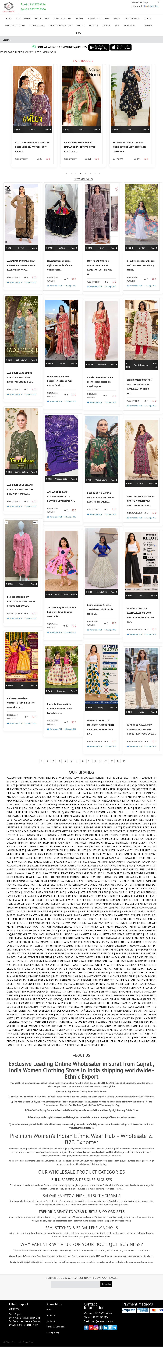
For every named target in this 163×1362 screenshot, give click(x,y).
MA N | (92, 903)
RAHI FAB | (122, 953)
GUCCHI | (75, 838)
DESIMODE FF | (147, 819)
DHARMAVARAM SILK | (67, 823)
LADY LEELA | (14, 892)
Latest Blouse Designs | (95, 892)
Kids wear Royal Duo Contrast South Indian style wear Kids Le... (21, 702)
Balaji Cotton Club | (143, 804)
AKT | (79, 789)
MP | (88, 926)
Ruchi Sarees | (29, 972)
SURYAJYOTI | (102, 1006)
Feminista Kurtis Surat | (64, 831)
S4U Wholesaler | (145, 972)
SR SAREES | (69, 1003)
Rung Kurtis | (79, 972)
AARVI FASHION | (68, 785)
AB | (129, 785)
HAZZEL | (110, 842)
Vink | (137, 1026)
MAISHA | (126, 907)
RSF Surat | (139, 968)
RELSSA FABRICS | (31, 964)
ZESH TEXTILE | (120, 1041)
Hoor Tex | (69, 846)
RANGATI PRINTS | (17, 961)
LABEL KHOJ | (120, 888)
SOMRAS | (40, 1003)
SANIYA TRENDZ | (146, 980)
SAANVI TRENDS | (17, 976)
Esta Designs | (93, 827)
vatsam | (34, 1026)
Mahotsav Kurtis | (83, 907)
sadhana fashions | (40, 976)
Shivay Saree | (110, 991)
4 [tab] (80, 173)
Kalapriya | (149, 861)
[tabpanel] (34, 117)
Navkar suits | (55, 934)
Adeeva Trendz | (146, 785)
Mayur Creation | (104, 915)
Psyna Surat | (128, 949)
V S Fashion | (41, 1018)
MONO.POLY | (25, 926)
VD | (61, 1026)
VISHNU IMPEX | (87, 1029)
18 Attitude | (62, 781)
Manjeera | (72, 911)
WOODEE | (66, 1037)
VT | (142, 1033)
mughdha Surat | (145, 926)
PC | (150, 941)
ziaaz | (134, 1041)
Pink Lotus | (67, 945)
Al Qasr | (122, 789)
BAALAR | (93, 804)
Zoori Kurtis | (16, 1045)
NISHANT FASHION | (74, 938)
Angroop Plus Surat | (21, 796)
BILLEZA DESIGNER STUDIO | (41, 812)
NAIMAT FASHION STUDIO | (101, 930)
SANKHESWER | (16, 983)
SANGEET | (109, 980)
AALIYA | (145, 781)
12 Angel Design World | (37, 781)
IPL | (44, 850)
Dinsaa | (96, 823)
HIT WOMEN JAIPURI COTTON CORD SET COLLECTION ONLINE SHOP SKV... (80, 147)
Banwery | (55, 808)
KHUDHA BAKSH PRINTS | (66, 877)
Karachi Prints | (145, 865)
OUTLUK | (30, 941)
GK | (138, 835)
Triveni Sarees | (126, 1014)
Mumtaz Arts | (16, 930)
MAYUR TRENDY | (125, 915)
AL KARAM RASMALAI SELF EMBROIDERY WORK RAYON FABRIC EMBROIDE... (21, 265)
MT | (132, 926)
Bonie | (58, 815)
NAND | (134, 930)
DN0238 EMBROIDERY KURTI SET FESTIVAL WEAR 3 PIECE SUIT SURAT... (21, 601)
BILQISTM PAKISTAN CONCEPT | (77, 812)
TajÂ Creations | (90, 1010)
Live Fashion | (86, 899)
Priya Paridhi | (79, 949)
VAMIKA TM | (129, 1018)
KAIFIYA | (28, 861)
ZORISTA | (31, 1045)
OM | (143, 938)
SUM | (44, 1006)
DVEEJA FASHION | (132, 823)
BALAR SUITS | (15, 808)
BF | (154, 808)
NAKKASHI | (123, 930)
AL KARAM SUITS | (92, 789)
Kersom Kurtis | (94, 873)
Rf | (113, 964)
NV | (137, 938)
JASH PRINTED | (143, 850)
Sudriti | (19, 1006)
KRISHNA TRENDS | (145, 884)
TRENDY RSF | (83, 1014)
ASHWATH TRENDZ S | (46, 777)
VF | (66, 1026)
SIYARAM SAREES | (142, 999)
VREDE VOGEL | (114, 1033)
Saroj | (111, 983)
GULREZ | (151, 838)
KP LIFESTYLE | (48, 884)
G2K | (15, 835)
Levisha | (139, 896)
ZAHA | (22, 1041)
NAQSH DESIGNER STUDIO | (23, 934)
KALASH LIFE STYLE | (19, 865)
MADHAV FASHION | (114, 903)
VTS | (148, 1033)
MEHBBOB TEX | (94, 919)
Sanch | (78, 980)
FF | (90, 831)
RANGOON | (102, 961)
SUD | (10, 1006)
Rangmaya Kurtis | (83, 961)
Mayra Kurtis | (83, 915)
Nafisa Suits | (77, 930)
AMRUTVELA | (115, 793)
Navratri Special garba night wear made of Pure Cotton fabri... (59, 265)
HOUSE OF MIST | (123, 846)
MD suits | (20, 919)
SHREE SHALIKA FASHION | (98, 995)
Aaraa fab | (51, 785)
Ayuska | (64, 777)
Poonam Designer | (141, 945)
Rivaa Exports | (57, 968)
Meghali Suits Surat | (70, 919)
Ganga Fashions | (72, 835)
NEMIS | (98, 934)
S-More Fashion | (122, 972)
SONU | (50, 1003)
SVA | (131, 1006)
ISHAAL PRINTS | (79, 850)
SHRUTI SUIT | (148, 995)
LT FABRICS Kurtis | (141, 899)
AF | (9, 789)
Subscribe (106, 1284)
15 (124, 761)
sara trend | (77, 983)
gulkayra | (88, 838)
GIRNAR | (125, 835)
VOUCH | (93, 1033)
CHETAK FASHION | (101, 815)
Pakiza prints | (72, 941)
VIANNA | (81, 1026)
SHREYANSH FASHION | (127, 995)
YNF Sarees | (142, 1037)
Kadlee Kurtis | (146, 857)
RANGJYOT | (51, 961)
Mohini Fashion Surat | (142, 922)
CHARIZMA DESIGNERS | (76, 815)
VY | (154, 1033)
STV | (132, 1003)
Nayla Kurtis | (83, 934)
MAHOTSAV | (64, 907)
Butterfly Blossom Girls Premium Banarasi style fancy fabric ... (59, 708)
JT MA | (65, 857)
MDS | (31, 919)
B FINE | (83, 804)
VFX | (72, 1026)
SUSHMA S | (116, 1006)
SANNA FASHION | (35, 983)
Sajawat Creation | (96, 976)
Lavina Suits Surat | (123, 892)
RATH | (16, 964)
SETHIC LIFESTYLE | (118, 777)
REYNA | (106, 964)
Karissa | (13, 869)
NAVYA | (69, 934)
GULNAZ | (140, 838)
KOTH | (35, 884)
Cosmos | (55, 819)
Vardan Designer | (110, 1022)
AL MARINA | (110, 789)
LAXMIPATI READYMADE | (81, 896)
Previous (7, 117)
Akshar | (70, 789)
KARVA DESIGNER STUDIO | (64, 869)
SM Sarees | (28, 1003)
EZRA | (147, 827)
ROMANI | (88, 968)
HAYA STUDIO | (96, 842)
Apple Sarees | (147, 796)
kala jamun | (117, 861)
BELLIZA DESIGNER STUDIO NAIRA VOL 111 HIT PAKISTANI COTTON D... (30, 147)
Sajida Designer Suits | (123, 976)
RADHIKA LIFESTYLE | (103, 953)
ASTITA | (151, 800)
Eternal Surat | (112, 827)
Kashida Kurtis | (91, 869)
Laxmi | (32, 896)
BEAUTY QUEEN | (72, 808)
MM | (69, 922)
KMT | (141, 880)
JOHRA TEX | (41, 857)
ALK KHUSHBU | (37, 793)
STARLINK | (96, 1003)
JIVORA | (107, 854)
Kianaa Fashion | (137, 877)
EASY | (147, 823)
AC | (133, 785)
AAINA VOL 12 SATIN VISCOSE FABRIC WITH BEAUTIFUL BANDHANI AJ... (61, 496)
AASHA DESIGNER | (88, 785)
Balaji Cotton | (120, 804)
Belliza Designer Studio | (118, 808)
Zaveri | (105, 1041)
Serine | (36, 987)
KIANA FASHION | (114, 877)
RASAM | (144, 961)
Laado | (107, 888)
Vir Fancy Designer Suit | (43, 1029)
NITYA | (121, 938)
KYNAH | (96, 888)
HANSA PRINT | (65, 842)
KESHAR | (151, 873)
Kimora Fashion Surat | (34, 880)
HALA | (34, 842)
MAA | (99, 903)
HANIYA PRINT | (47, 842)
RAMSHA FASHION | (116, 957)
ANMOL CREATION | (116, 796)
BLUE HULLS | (148, 812)
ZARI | (82, 1041)
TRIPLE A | (97, 1014)
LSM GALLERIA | (119, 899)
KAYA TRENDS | (52, 873)
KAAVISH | (131, 857)
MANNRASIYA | (129, 911)
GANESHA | (54, 835)
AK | (50, 789)
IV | (91, 850)
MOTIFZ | (79, 926)
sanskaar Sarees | (57, 983)
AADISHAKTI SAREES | (127, 781)
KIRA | (127, 880)
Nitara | (112, 938)
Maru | (142, 911)
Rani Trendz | (117, 961)
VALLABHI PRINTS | (75, 1018)
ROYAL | (98, 968)
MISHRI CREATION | (18, 922)
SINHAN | (126, 999)
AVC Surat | (32, 804)
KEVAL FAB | (42, 877)
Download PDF (16, 282)
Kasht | (107, 869)
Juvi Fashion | (78, 857)
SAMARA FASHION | (50, 980)
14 (118, 761)
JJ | (114, 854)
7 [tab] (95, 173)
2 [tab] (71, 173)
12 (106, 761)
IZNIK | (97, 850)
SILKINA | (115, 999)
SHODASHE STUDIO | (131, 991)
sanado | (67, 980)
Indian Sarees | (17, 850)
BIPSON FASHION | (107, 812)
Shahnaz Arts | (98, 987)
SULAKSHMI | (33, 1006)
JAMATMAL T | (125, 850)
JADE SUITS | (109, 850)
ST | (78, 1003)
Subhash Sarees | (145, 1003)
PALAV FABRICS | (92, 941)
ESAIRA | (79, 827)
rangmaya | (65, 961)
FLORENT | (116, 831)
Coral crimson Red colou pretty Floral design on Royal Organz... (100, 381)
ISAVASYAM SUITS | (58, 850)
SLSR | (16, 1003)
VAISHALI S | (57, 1018)
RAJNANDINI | (148, 953)
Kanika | (104, 865)
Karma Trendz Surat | (33, 869)
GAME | (22, 835)
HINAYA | (151, 842)
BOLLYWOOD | (15, 815)
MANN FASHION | (111, 911)
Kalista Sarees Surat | (46, 865)
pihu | (50, 945)
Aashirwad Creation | (113, 785)
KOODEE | (25, 884)
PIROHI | (80, 945)
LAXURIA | (127, 896)
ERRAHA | (68, 827)
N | (57, 930)
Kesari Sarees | (115, 873)
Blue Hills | (132, 812)
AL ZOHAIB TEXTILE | (140, 789)
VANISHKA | (67, 1022)
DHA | (50, 823)
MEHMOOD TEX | (125, 919)
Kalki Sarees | (89, 865)
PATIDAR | (137, 941)
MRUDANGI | (122, 926)
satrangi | (141, 983)
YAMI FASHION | (96, 1037)
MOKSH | (12, 926)
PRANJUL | (39, 949)
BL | (121, 812)
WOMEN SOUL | (51, 1037)
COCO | (18, 819)
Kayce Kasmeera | (72, 873)
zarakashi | (149, 777)
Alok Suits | (54, 793)
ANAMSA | (150, 793)
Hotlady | (84, 846)
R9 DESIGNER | (37, 953)
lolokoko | (103, 899)
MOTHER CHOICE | (63, 926)
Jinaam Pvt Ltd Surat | (72, 854)
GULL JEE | (127, 838)
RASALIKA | (133, 961)
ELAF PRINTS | (29, 827)
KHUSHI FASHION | (93, 877)
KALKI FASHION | (70, 865)
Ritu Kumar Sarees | (34, 968)
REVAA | (65, 964)
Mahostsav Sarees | (44, 907)
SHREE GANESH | (53, 995)
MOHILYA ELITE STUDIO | (113, 922)
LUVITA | (31, 903)
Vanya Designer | (86, 1022)
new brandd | (135, 934)
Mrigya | (109, 926)
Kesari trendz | (135, 873)
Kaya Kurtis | (34, 873)
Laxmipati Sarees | (108, 896)
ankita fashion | (93, 796)
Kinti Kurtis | (114, 880)
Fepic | (84, 831)
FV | (9, 835)
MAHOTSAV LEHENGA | (108, 907)
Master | (58, 915)
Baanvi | (104, 804)
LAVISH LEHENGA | (146, 892)
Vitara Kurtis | (129, 1029)
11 (100, 761)
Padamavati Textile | (49, 941)
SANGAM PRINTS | (93, 980)
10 (94, 761)
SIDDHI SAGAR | (82, 999)
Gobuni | (33, 838)
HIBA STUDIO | (138, 842)
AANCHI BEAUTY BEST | (30, 785)
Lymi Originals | (72, 903)
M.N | (85, 903)
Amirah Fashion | (95, 793)
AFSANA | (38, 789)
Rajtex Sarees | (85, 957)
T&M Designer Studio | (65, 1010)
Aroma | (97, 800)
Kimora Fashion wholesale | (69, 880)
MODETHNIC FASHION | (85, 922)
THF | (52, 1014)
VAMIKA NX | (114, 1018)
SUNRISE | (63, 1006)
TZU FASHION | (24, 1018)
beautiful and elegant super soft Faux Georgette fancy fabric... (141, 265)
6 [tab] (90, 173)
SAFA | (56, 976)
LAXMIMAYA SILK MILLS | (51, 896)
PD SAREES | (23, 945)
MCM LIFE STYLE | (146, 915)
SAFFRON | (66, 976)
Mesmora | (149, 919)
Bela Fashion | (91, 808)
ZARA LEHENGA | (68, 1041)
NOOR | (130, 938)
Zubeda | (74, 1045)
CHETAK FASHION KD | (126, 815)
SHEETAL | (57, 991)
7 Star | (76, 781)
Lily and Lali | (56, 899)
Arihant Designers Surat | (75, 800)
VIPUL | (145, 1026)
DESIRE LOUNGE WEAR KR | (23, 823)
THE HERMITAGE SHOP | (35, 1014)
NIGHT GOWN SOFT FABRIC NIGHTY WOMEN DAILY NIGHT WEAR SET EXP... (141, 501)
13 (112, 761)
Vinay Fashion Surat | (119, 1026)
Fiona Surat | (101, 831)
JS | (51, 857)
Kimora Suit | (96, 880)
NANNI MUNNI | (147, 930)
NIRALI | (11, 938)
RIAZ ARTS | (123, 964)
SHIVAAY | (95, 991)
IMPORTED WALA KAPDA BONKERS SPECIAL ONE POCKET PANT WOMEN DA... (141, 729)
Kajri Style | (81, 861)
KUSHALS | (85, 888)
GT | (67, 838)
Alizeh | (22, 793)
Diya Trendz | (111, 823)
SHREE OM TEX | (73, 995)
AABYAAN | (108, 781)
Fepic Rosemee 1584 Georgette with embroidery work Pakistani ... (129, 147)
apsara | (12, 800)
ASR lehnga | (139, 800)
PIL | (56, 945)
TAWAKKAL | (14, 1014)
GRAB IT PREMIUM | (51, 838)
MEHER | (109, 919)
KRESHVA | (63, 884)
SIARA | (69, 999)
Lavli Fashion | (17, 896)
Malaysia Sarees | (27, 911)
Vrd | (101, 1033)
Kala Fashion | (99, 861)
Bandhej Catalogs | (36, 808)
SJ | (154, 999)
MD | (10, 919)
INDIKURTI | (34, 850)
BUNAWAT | (75, 777)
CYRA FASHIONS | (71, 819)
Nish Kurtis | (54, 938)
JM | (141, 854)
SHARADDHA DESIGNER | (36, 991)
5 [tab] (85, 173)
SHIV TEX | (82, 991)
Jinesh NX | (94, 854)
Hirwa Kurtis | (40, 846)
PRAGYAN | (26, 949)
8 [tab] (99, 173)
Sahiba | (78, 976)
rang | (132, 957)
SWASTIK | (141, 1006)
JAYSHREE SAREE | (26, 854)
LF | (147, 896)
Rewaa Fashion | (90, 964)
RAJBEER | (135, 953)
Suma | (52, 1006)
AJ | (45, 789)
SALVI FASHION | (147, 976)
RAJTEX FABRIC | (65, 957)
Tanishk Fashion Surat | (127, 1010)
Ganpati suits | (110, 835)
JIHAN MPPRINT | (47, 854)
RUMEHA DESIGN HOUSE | (54, 972)
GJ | (133, 835)
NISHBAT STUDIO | (96, 938)
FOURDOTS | (149, 831)
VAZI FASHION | (49, 1026)
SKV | (10, 1003)
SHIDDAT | (70, 991)
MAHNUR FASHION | (20, 907)
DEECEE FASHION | (97, 819)
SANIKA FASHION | (126, 980)
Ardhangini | (49, 800)
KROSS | (39, 888)
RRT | (123, 968)
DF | (43, 823)
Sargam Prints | (96, 983)
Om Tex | (151, 938)
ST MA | (85, 1003)
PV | (139, 949)
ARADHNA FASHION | (29, 800)
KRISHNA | (105, 884)
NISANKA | (22, 938)
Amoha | (29, 777)
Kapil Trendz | (119, 865)
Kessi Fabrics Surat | (21, 877)
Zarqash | (93, 1041)
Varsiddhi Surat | (18, 1026)
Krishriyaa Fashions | (20, 888)
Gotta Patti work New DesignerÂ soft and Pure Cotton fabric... (59, 381)
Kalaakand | (134, 861)
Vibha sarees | (96, 1026)
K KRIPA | (103, 857)
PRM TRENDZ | (111, 949)
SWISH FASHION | (29, 1010)
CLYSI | (143, 815)
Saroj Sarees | (125, 983)
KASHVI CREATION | (123, 869)
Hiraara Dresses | (18, 846)
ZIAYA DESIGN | (147, 1041)
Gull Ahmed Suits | (107, 838)
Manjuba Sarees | (90, 911)
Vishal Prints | (68, 1029)
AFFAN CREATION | (22, 789)
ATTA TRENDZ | (16, 804)
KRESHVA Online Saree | (84, 884)
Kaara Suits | (117, 857)
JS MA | (57, 857)
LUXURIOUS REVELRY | (49, 903)
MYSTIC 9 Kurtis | (45, 930)
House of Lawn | (102, 846)
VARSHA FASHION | (145, 1022)
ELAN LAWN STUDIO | (50, 827)
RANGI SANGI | (36, 961)
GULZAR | (12, 842)
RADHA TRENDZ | (56, 953)
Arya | (127, 800)
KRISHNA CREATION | (123, 884)
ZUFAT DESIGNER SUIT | (93, 1045)
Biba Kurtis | (15, 812)
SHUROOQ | (58, 999)
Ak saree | (58, 789)
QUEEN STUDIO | (18, 953)
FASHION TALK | (39, 831)
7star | (85, 781)
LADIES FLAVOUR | (138, 888)
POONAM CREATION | (116, 945)
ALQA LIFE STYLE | (73, 793)
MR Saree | (97, 926)
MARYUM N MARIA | (41, 915)
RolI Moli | (75, 968)
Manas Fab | (46, 911)
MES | (139, 919)
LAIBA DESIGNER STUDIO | (51, 892)
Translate (154, 6)
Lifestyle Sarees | (36, 899)
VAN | (139, 1018)
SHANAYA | (137, 987)
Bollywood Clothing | (38, 815)
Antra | (133, 796)
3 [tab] (76, 173)
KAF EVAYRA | (15, 861)
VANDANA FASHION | (48, 1022)
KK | (134, 880)
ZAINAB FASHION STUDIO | (42, 1041)
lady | (152, 888)
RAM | (100, 957)
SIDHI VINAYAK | (100, 999)
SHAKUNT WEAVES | (119, 987)
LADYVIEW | (29, 892)
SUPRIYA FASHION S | (81, 1006)
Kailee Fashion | (45, 861)
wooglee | (80, 1037)
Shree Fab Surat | (32, 995)
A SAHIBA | (96, 781)
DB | (84, 819)
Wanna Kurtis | (17, 1037)
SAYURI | (26, 987)
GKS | (144, 835)
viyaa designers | (19, 1033)
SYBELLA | (45, 1010)
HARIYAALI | (81, 842)
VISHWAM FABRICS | (108, 1029)
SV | (125, 1006)
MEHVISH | (101, 777)
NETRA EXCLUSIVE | (114, 934)
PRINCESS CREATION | (57, 949)
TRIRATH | (136, 777)
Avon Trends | (48, 804)
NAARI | (64, 930)
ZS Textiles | (60, 1045)
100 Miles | (14, 781)
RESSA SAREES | (51, 964)
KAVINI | (12, 873)
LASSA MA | (73, 892)
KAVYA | (21, 873)
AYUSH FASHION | (67, 804)
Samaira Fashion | (18, 980)
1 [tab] (66, 173)
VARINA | (128, 1022)
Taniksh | (106, 1010)
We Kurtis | (34, 1037)
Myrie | (29, 930)
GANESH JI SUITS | (37, 835)
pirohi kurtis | (94, 945)
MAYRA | (69, 915)
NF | (147, 934)
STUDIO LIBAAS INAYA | (116, 1003)
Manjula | (88, 777)
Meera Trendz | (45, 919)
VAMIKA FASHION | (96, 1018)
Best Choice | (143, 808)
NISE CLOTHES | (37, 938)
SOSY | (58, 1003)
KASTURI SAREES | (145, 869)
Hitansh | (56, 846)
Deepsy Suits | (117, 819)
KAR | (132, 865)
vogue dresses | (46, 1033)
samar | (34, 980)
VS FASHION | (132, 1033)
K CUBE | (92, 857)
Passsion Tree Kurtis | (116, 941)
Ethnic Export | (133, 827)
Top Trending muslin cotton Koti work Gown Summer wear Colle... (61, 612)
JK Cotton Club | (127, 854)
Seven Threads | (52, 987)
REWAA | (75, 964)
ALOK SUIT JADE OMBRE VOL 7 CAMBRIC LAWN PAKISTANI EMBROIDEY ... (20, 377)
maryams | (23, 915)
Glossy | (22, 838)
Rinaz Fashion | (140, 964)
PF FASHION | (38, 945)
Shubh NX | (14, 999)
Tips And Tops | (65, 1014)
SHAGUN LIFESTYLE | (75, 987)
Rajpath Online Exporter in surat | (31, 957)
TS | (138, 1014)
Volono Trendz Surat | (72, 1033)
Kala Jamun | (15, 777)
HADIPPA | (24, 842)
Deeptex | (132, 819)
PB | (145, 941)
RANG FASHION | (146, 957)
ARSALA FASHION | (112, 800)
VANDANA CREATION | (22, 1022)
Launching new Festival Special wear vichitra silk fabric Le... (100, 609)
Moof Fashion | (43, 926)
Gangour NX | (91, 835)
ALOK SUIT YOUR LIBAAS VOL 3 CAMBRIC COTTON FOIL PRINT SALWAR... (20, 489)
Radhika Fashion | (78, 953)
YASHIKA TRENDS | (117, 1037)
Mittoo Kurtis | (56, 922)
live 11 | (71, 899)
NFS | (153, 934)
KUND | (74, 888)
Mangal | (59, 911)
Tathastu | (149, 1010)
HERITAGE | (123, 842)
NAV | (42, 934)
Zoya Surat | (44, 1045)
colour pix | (42, 819)
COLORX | (28, 819)
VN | (33, 1033)
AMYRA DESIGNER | (134, 793)
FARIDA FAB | (22, 831)
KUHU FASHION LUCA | (57, 888)
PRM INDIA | (96, 949)
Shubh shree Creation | (36, 999)
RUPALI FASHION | (100, 972)
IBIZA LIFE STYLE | (145, 846)
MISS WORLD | (37, 922)
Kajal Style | (64, 861)
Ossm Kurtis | (15, 941)
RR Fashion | (111, 968)
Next (159, 117)
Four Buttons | (132, 831)
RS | (129, 968)
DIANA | (86, 823)
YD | (131, 1037)
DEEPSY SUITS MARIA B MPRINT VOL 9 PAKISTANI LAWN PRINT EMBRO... (100, 497)
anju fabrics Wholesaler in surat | (58, 796)
